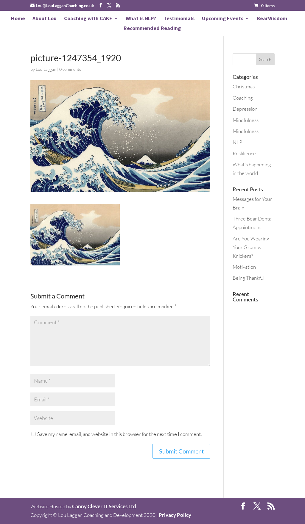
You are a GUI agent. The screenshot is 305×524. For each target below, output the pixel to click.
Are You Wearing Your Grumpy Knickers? (251, 247)
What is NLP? (141, 19)
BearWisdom (272, 19)
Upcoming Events (222, 19)
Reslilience (244, 153)
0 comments (70, 69)
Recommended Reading (152, 29)
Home (18, 19)
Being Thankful (248, 278)
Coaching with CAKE (88, 19)
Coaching (243, 98)
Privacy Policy (175, 515)
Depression (245, 109)
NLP (237, 142)
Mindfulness (246, 120)
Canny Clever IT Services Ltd (104, 506)
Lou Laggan (46, 69)
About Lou (44, 19)
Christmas (244, 86)
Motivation (244, 267)
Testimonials (179, 19)
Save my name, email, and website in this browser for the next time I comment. (119, 434)
